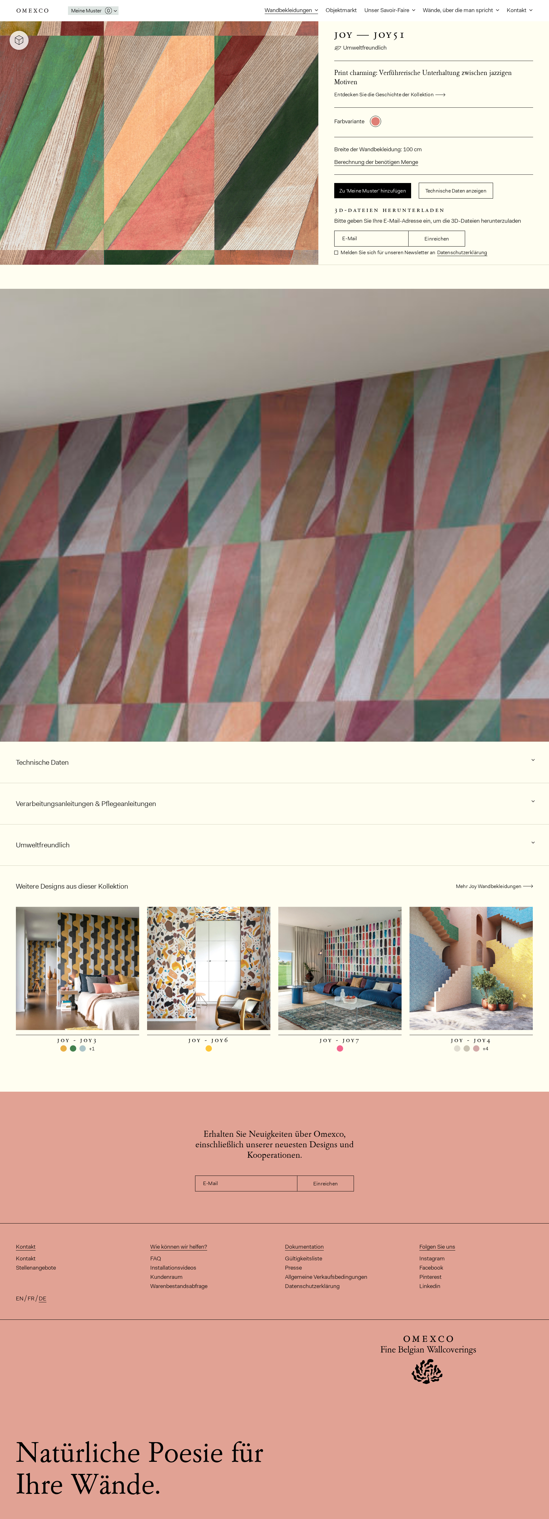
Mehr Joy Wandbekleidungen (488, 886)
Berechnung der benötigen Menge (376, 162)
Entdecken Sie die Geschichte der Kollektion (384, 94)
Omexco (32, 11)
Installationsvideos (173, 1267)
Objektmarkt (341, 10)
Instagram (432, 1258)
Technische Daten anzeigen (455, 190)
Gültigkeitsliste (303, 1258)
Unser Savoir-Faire (387, 10)
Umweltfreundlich (365, 47)
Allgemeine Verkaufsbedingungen (326, 1277)
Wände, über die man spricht (458, 10)
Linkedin (429, 1286)
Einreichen (436, 238)
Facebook (431, 1267)
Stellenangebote (36, 1267)
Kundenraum (166, 1277)
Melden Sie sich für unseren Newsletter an (387, 252)
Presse (293, 1267)
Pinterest (430, 1277)
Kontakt (517, 10)
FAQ (155, 1258)
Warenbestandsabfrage (178, 1286)
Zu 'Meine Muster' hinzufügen (372, 190)
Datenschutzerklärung (462, 252)
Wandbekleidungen (289, 10)
